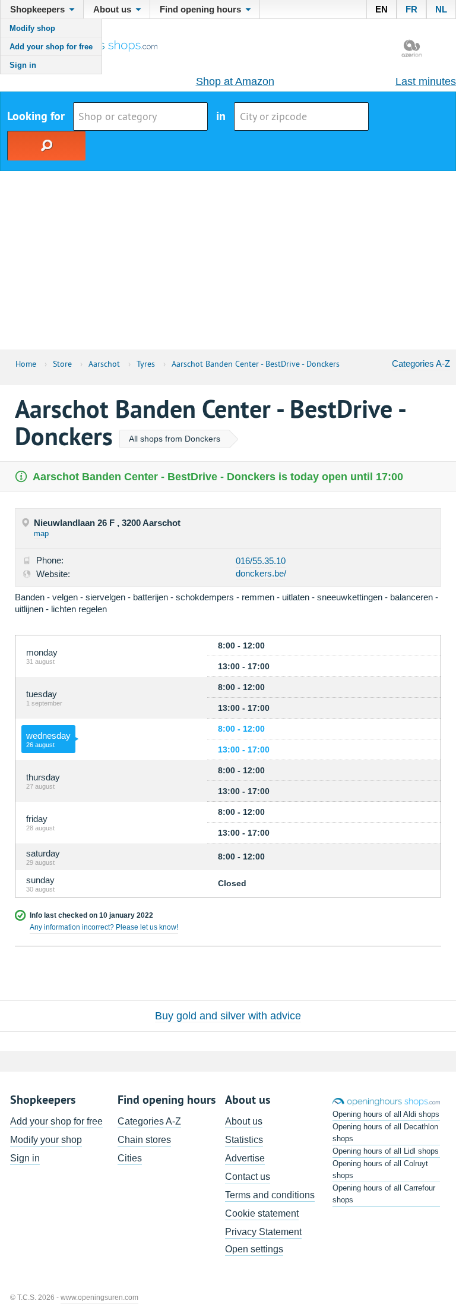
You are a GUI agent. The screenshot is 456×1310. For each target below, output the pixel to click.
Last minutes (425, 81)
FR (411, 9)
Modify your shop (46, 1140)
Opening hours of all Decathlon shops (385, 1132)
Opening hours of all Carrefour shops (383, 1193)
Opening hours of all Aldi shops (385, 1114)
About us (243, 1121)
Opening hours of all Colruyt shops (380, 1169)
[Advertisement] (228, 260)
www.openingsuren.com (99, 1297)
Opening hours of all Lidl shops (385, 1151)
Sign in (23, 65)
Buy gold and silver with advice (228, 1016)
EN (381, 9)
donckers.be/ (261, 573)
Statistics (244, 1140)
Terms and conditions (270, 1195)
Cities (130, 1158)
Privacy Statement (263, 1232)
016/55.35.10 (261, 561)
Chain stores (144, 1140)
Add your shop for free (51, 46)
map (41, 533)
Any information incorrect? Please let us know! (104, 927)
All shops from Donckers (174, 438)
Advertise (245, 1158)
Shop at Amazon (235, 81)
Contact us (247, 1177)
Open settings (254, 1249)
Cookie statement (262, 1213)
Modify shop (32, 28)
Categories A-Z (421, 363)
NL (441, 9)
